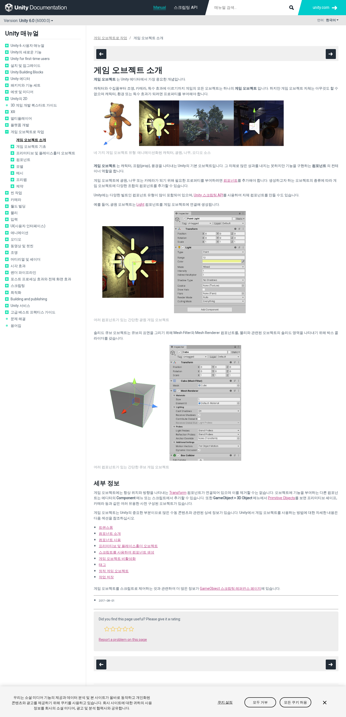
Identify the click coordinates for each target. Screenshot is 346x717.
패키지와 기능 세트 (26, 85)
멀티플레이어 (21, 118)
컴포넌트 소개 (110, 534)
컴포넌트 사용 (110, 540)
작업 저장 (106, 577)
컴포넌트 (23, 160)
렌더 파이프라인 (23, 272)
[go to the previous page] (101, 54)
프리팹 (21, 180)
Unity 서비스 (20, 306)
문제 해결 (18, 319)
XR (13, 112)
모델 (19, 166)
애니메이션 (19, 233)
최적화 (16, 292)
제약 (19, 186)
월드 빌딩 (18, 206)
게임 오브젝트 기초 (31, 146)
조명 (14, 252)
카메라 (16, 200)
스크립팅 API (186, 7)
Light (140, 204)
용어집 (16, 326)
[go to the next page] (331, 54)
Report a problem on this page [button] (123, 640)
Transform (177, 493)
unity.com (321, 7)
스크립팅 (18, 286)
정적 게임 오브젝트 (114, 571)
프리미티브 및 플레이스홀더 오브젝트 (45, 153)
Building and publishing (29, 299)
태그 (102, 565)
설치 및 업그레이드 (26, 66)
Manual (159, 7)
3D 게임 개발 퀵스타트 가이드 (34, 105)
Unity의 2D (19, 99)
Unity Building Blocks (27, 72)
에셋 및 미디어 (22, 92)
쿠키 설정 (225, 702)
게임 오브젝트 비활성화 (117, 559)
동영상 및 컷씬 (22, 246)
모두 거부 (260, 702)
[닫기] (325, 702)
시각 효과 (18, 266)
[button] (107, 629)
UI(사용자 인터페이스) (28, 226)
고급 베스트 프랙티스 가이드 (33, 312)
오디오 (16, 239)
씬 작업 (16, 193)
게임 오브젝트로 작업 (27, 132)
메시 (19, 173)
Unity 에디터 (20, 79)
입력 (14, 219)
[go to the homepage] (39, 7)
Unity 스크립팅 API (208, 195)
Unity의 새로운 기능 (26, 52)
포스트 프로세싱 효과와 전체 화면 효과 (41, 279)
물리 (14, 213)
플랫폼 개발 (20, 125)
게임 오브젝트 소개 (31, 140)
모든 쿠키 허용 (295, 702)
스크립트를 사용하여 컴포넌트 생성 (126, 552)
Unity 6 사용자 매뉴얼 (27, 46)
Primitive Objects (281, 498)
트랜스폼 (106, 527)
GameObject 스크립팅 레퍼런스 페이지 (230, 588)
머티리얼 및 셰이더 (26, 259)
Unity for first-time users (30, 59)
